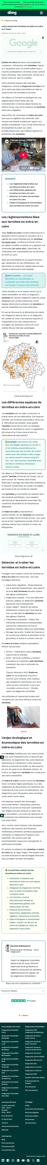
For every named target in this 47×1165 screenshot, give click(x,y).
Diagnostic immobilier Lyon (10, 1043)
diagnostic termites (31, 86)
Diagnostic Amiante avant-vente (33, 1037)
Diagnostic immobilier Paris (10, 1031)
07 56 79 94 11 (7, 1119)
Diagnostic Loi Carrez (33, 1067)
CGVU (27, 1106)
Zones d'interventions (10, 1126)
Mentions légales (32, 1112)
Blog (3, 1139)
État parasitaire (31, 1090)
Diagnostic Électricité (33, 1060)
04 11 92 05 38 (7, 1116)
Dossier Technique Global (35, 1078)
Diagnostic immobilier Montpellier (10, 1054)
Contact (5, 1123)
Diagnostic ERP (31, 1074)
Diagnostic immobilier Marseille (10, 1037)
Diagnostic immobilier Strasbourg (10, 1077)
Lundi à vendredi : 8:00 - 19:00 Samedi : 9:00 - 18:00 (8, 1109)
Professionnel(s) (8, 1146)
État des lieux (30, 1087)
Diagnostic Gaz (31, 1064)
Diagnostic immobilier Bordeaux (10, 1048)
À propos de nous (8, 1150)
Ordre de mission (31, 1116)
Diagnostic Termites (33, 1053)
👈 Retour (24, 1015)
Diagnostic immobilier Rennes (10, 1083)
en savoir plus (19, 248)
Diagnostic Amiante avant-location (33, 1043)
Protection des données (34, 1109)
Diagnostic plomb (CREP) (34, 1057)
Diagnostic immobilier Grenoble (10, 1095)
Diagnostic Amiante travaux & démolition (33, 1048)
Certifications (30, 1123)
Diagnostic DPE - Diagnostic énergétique (34, 1031)
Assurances (29, 1119)
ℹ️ (2, 815)
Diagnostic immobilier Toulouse (10, 1066)
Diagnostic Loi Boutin (33, 1071)
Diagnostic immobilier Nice (10, 1060)
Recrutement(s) (8, 1143)
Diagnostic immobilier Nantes (10, 1089)
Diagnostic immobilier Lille (10, 1072)
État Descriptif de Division (32, 1082)
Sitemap (5, 1130)
